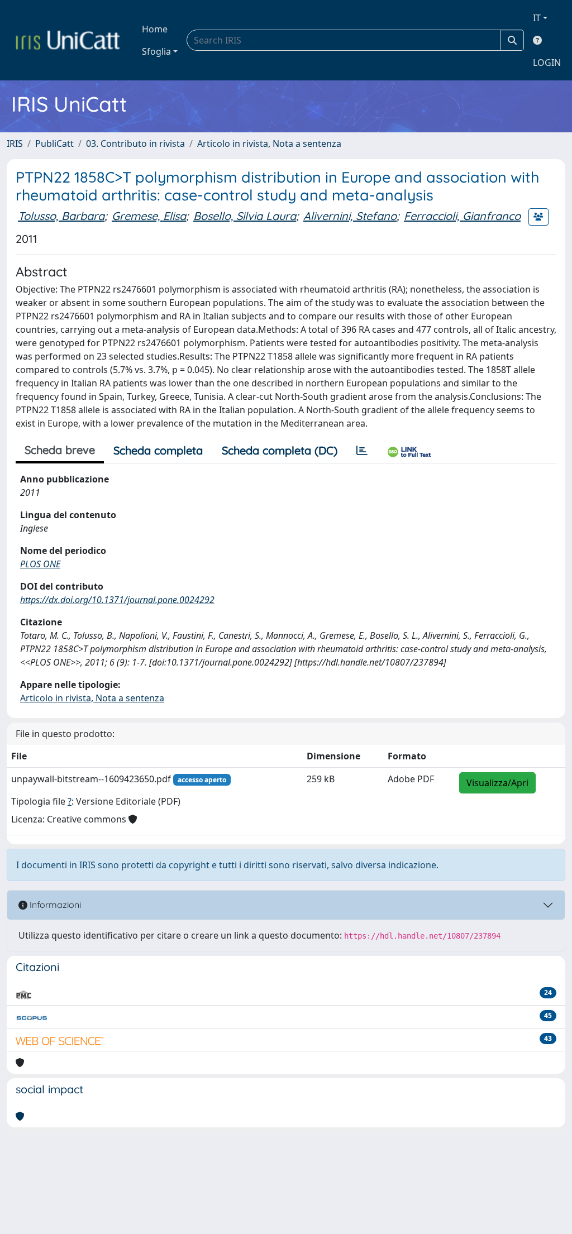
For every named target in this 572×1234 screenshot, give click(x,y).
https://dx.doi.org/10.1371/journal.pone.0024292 (117, 600)
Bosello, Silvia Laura (244, 216)
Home (155, 29)
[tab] (362, 450)
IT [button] (537, 18)
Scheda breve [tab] (60, 450)
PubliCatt (54, 143)
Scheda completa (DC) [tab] (279, 450)
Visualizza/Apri (497, 783)
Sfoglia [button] (156, 51)
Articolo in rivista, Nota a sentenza (269, 143)
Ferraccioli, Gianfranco (462, 216)
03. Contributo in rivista (135, 143)
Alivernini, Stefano (350, 216)
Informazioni (54, 904)
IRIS (15, 143)
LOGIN (547, 62)
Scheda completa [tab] (158, 450)
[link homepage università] (67, 40)
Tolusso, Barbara (61, 216)
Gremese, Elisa (149, 216)
